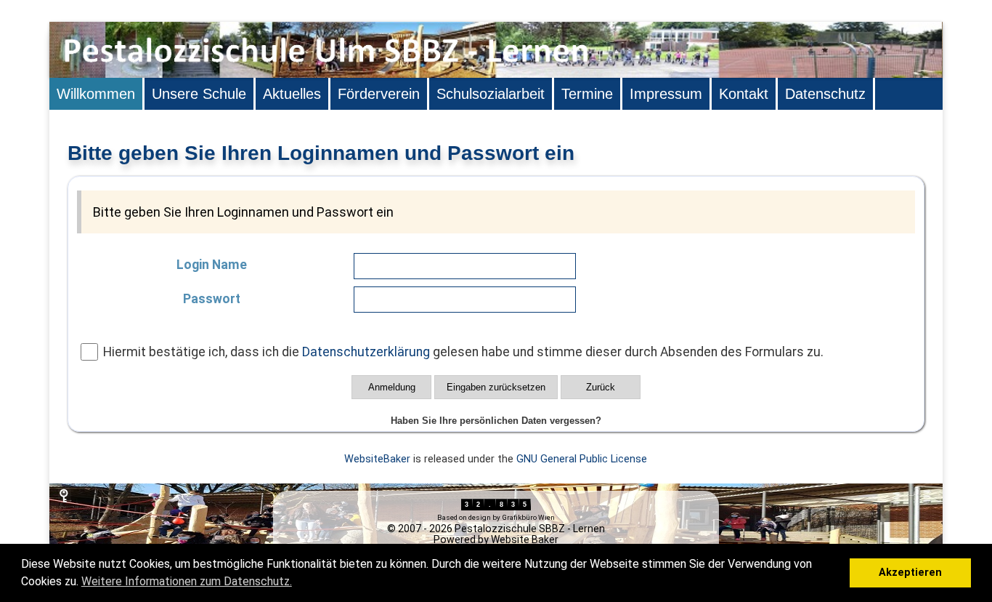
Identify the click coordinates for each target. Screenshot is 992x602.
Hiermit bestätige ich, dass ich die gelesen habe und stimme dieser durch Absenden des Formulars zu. (463, 352)
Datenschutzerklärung (366, 352)
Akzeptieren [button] (910, 572)
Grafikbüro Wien (528, 517)
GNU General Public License (581, 459)
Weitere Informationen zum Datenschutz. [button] (186, 581)
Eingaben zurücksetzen (496, 387)
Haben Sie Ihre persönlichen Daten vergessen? (496, 420)
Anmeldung (391, 387)
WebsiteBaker (377, 459)
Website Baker (524, 539)
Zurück (600, 387)
